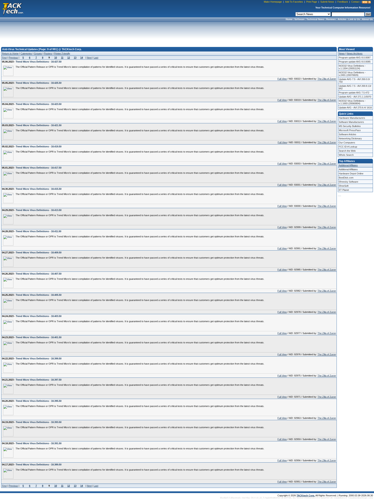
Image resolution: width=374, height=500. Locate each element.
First (4, 57)
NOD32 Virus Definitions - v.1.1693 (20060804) (352, 102)
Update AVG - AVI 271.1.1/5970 (355, 96)
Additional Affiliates (348, 165)
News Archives (355, 53)
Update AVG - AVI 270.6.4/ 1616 (355, 107)
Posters (48, 53)
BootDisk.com (346, 177)
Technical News (315, 19)
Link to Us (354, 19)
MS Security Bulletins (350, 126)
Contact (355, 1)
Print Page (311, 1)
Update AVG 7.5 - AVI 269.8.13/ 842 (355, 87)
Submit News (327, 1)
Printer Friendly (62, 53)
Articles (342, 19)
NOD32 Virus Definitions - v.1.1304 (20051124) (352, 67)
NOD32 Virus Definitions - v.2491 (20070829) (352, 73)
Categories (26, 53)
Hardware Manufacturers (352, 118)
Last (96, 57)
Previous (13, 57)
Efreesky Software (348, 181)
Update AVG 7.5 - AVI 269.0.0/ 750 (354, 80)
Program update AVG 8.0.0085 (355, 61)
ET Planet (344, 190)
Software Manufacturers (351, 122)
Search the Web (347, 151)
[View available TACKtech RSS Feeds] (366, 2)
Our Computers (347, 142)
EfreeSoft (343, 186)
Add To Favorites (294, 1)
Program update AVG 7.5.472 (354, 92)
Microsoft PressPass (350, 130)
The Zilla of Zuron (327, 78)
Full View (282, 78)
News (342, 53)
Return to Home (10, 53)
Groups (38, 53)
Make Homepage (273, 1)
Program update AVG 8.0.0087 (355, 57)
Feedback (342, 1)
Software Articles (347, 134)
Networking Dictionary (350, 138)
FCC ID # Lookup (348, 146)
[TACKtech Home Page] (13, 8)
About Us (367, 19)
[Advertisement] (187, 33)
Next (89, 57)
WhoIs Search (346, 155)
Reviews (331, 19)
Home (289, 19)
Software (299, 19)
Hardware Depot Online (351, 173)
